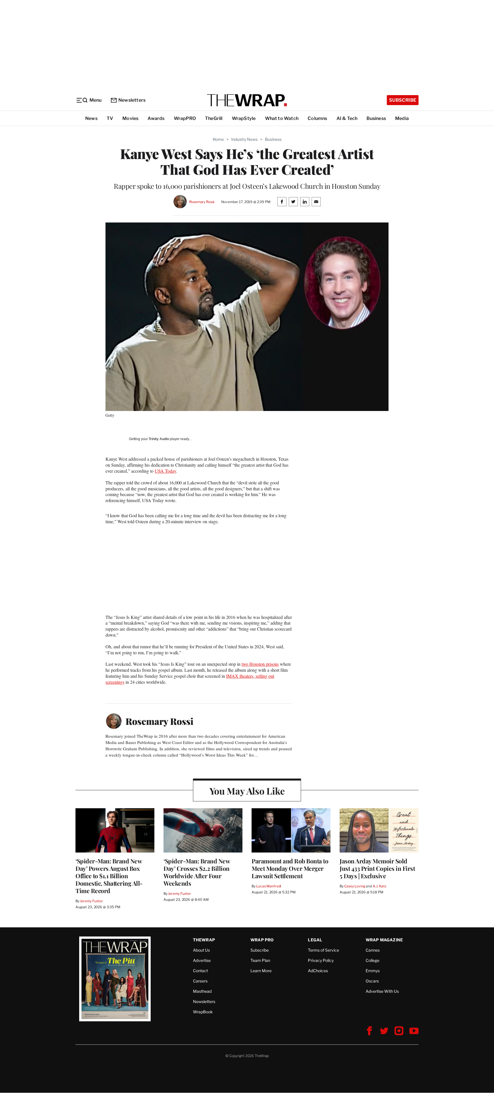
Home (218, 139)
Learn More (261, 970)
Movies (130, 118)
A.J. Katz (380, 886)
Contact (200, 970)
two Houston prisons (260, 664)
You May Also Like (247, 791)
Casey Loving (354, 886)
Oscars (372, 980)
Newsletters (132, 100)
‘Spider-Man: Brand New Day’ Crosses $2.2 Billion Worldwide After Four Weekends (197, 872)
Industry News (244, 139)
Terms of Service (323, 950)
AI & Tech (347, 118)
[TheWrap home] (247, 100)
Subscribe (402, 100)
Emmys (373, 970)
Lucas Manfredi (268, 886)
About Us (201, 950)
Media (402, 118)
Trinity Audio (159, 439)
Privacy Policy (321, 960)
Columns (317, 118)
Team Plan (260, 960)
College (372, 960)
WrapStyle (244, 118)
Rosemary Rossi (201, 202)
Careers (200, 980)
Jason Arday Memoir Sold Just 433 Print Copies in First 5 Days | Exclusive (377, 868)
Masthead (202, 991)
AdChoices (318, 970)
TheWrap (204, 939)
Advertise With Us (382, 991)
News (91, 118)
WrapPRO (185, 118)
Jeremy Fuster (91, 901)
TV (110, 118)
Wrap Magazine (384, 939)
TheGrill (214, 118)
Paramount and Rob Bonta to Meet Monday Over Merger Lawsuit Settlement (290, 868)
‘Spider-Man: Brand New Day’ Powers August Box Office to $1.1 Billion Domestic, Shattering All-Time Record (109, 875)
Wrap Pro (262, 939)
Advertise (202, 960)
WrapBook (203, 1011)
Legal (315, 939)
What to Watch (282, 118)
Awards (156, 118)
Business (376, 118)
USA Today (165, 471)
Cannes (373, 950)
